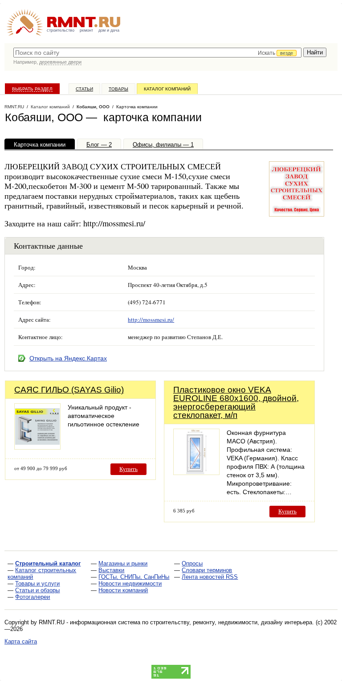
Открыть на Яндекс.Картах (68, 358)
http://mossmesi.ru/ (151, 319)
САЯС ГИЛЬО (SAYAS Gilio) (69, 389)
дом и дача (108, 30)
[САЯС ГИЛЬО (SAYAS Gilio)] (37, 447)
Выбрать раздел (32, 88)
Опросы (192, 563)
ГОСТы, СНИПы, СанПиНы (133, 576)
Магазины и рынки (122, 563)
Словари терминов (207, 570)
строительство (60, 30)
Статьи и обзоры (37, 590)
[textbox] (157, 52)
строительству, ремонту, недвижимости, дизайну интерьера (231, 622)
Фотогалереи (32, 597)
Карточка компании (39, 144)
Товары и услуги (37, 583)
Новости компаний (123, 590)
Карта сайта (20, 641)
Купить (128, 469)
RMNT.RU (14, 106)
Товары (118, 88)
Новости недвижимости (130, 583)
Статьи (84, 88)
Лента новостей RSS (210, 576)
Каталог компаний (167, 88)
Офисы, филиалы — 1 (163, 144)
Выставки (111, 570)
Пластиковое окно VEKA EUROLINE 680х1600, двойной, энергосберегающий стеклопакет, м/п (236, 402)
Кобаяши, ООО (93, 106)
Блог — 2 (99, 144)
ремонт (86, 30)
